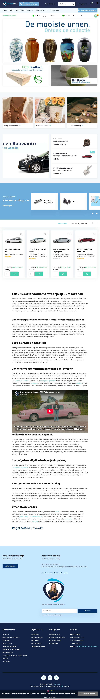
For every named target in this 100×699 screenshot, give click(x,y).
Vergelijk (9, 267)
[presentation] (92, 214)
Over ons (6, 634)
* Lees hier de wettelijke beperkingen (52, 615)
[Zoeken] (73, 4)
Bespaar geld (7, 205)
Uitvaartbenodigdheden (24, 10)
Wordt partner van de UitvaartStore (15, 655)
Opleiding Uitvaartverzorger (40, 501)
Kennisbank (6, 661)
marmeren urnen (36, 517)
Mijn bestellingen (37, 637)
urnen (57, 512)
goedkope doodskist (22, 381)
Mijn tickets (35, 640)
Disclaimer (6, 640)
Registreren (35, 634)
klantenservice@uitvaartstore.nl (55, 573)
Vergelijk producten (38, 646)
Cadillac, (79, 383)
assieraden (68, 519)
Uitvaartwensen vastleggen (21, 313)
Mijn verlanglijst (36, 643)
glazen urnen (23, 517)
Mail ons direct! (10, 566)
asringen (35, 521)
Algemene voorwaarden (11, 637)
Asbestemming (8, 10)
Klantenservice (50, 4)
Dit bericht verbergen (87, 693)
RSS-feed (57, 684)
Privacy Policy (7, 643)
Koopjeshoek (54, 10)
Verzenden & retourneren (11, 649)
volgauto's (34, 383)
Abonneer (87, 611)
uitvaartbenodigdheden (20, 467)
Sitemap (5, 658)
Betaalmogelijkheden (10, 646)
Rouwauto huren (41, 10)
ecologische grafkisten (48, 381)
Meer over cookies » (50, 697)
